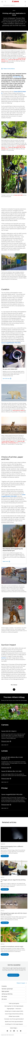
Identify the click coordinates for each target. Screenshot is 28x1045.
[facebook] (7, 1030)
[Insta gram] (10, 1030)
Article (2, 877)
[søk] (5, 2)
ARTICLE (2, 910)
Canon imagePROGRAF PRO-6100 (10, 342)
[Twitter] (17, 1030)
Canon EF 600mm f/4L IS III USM (11, 771)
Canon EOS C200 (18, 195)
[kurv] (2, 2)
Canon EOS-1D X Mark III (18, 410)
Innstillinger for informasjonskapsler (14, 1024)
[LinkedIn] (14, 1030)
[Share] (14, 689)
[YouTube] (20, 1030)
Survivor (3, 658)
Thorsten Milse (17, 77)
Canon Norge (13, 1028)
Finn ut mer (4, 889)
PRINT (14, 10)
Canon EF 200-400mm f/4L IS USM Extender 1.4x (13, 442)
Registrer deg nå (13, 975)
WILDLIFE (3, 844)
